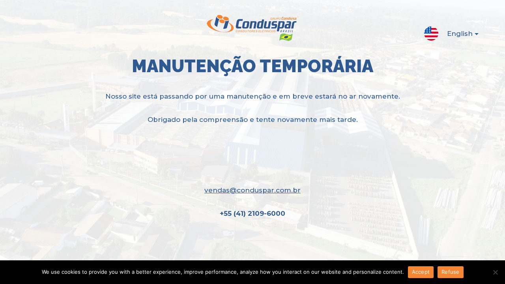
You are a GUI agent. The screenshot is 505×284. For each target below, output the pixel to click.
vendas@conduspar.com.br (252, 190)
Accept (421, 272)
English (460, 33)
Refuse (450, 272)
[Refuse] (495, 272)
